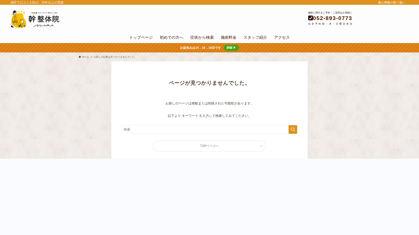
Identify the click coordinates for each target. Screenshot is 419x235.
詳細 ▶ (231, 47)
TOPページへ (209, 146)
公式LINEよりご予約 (384, 18)
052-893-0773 (332, 18)
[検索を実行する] (292, 129)
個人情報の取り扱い (391, 2)
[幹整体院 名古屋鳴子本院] (70, 19)
